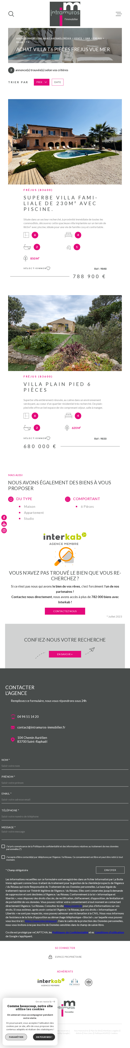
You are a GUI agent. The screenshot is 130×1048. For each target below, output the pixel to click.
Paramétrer (16, 1037)
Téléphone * (10, 810)
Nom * (6, 759)
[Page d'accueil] (65, 14)
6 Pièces (87, 506)
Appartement (34, 513)
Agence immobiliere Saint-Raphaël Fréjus (43, 38)
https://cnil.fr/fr (73, 905)
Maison (29, 506)
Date (57, 82)
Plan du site (96, 1030)
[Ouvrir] (11, 14)
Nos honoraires (81, 1030)
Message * (9, 827)
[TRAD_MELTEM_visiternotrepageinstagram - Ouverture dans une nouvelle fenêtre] (4, 530)
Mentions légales (111, 1030)
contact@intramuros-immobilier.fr (41, 727)
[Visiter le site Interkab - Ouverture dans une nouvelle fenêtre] (51, 982)
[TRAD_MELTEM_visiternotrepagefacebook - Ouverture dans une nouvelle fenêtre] (4, 517)
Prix (39, 82)
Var (87, 38)
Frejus (97, 38)
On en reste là (43, 1001)
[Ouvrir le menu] (119, 14)
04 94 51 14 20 (28, 716)
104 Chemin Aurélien (32, 739)
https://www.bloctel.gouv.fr (41, 920)
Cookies (114, 1033)
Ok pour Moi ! (44, 1037)
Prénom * (8, 776)
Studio (29, 518)
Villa (19, 42)
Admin (79, 1033)
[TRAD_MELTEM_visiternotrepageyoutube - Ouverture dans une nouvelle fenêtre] (4, 524)
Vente (78, 38)
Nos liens (88, 1033)
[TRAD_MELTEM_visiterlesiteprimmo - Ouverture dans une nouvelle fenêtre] (75, 982)
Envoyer (110, 870)
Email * (7, 793)
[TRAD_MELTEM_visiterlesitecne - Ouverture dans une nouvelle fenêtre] (88, 982)
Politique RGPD (101, 1033)
